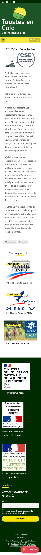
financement (23, 242)
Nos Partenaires (12, 541)
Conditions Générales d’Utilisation (23, 546)
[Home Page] (3, 40)
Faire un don (30, 550)
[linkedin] (14, 1)
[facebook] (10, 1)
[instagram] (2, 1)
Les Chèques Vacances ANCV (19, 313)
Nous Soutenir (29, 541)
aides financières (10, 242)
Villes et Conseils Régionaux (19, 283)
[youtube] (6, 1)
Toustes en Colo (18, 25)
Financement (13, 264)
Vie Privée (20, 538)
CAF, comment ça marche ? (18, 343)
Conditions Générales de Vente (23, 544)
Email (4, 501)
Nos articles (22, 542)
